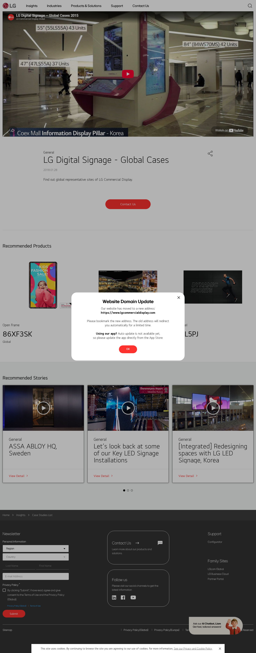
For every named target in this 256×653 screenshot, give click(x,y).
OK (128, 349)
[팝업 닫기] (178, 297)
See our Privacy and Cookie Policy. (193, 648)
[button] (220, 648)
